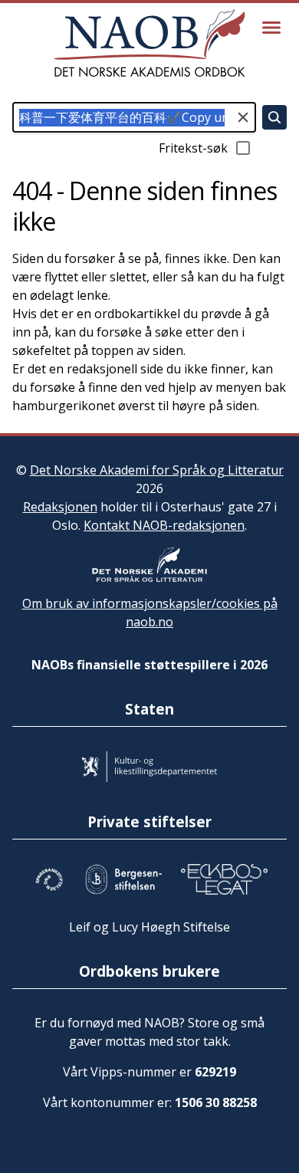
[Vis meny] (271, 27)
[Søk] (274, 117)
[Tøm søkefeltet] (243, 117)
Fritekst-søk (193, 148)
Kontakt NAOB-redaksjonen (164, 525)
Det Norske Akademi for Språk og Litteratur (157, 470)
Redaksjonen (60, 506)
